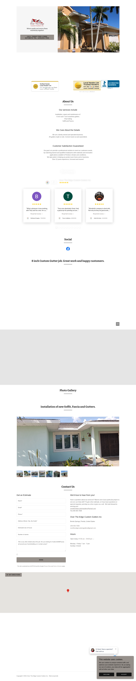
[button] (93, 539)
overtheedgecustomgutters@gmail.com (83, 508)
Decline (107, 674)
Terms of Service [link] (57, 566)
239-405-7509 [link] (74, 526)
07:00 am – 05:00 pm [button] (85, 539)
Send (41, 560)
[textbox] (41, 501)
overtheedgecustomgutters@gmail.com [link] (83, 528)
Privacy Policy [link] (47, 566)
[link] (37, 22)
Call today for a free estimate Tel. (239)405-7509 (37, 37)
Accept (124, 674)
